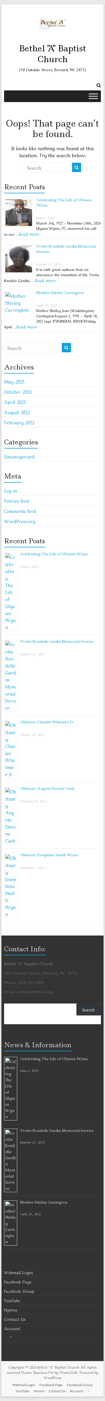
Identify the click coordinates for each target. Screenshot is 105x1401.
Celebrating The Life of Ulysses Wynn (54, 553)
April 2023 (15, 401)
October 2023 (18, 391)
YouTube (12, 1300)
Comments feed (20, 510)
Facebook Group (19, 1291)
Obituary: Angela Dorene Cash (47, 788)
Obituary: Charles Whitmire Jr (46, 721)
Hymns (10, 1309)
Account (12, 1328)
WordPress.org (19, 520)
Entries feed (16, 500)
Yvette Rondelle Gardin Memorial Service (57, 641)
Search (88, 1009)
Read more (29, 234)
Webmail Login (18, 1272)
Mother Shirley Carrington (59, 292)
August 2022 (17, 411)
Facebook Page (18, 1281)
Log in (10, 490)
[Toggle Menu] (93, 96)
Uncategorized (19, 456)
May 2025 (14, 381)
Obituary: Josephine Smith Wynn (49, 854)
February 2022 (19, 421)
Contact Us (15, 1319)
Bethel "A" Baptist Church (52, 54)
